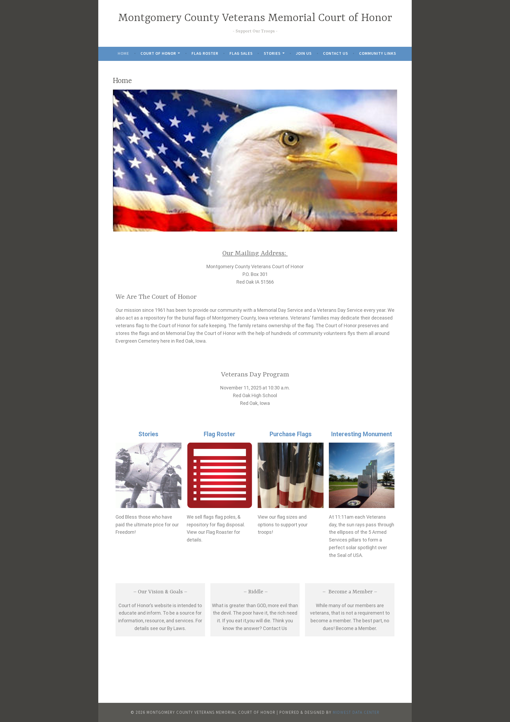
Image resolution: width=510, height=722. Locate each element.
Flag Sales (241, 53)
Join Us (304, 53)
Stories (272, 53)
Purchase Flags (291, 434)
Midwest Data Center (356, 712)
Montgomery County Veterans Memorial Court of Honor (255, 18)
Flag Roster (205, 53)
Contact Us (335, 53)
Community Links (377, 53)
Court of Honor (158, 53)
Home (123, 53)
